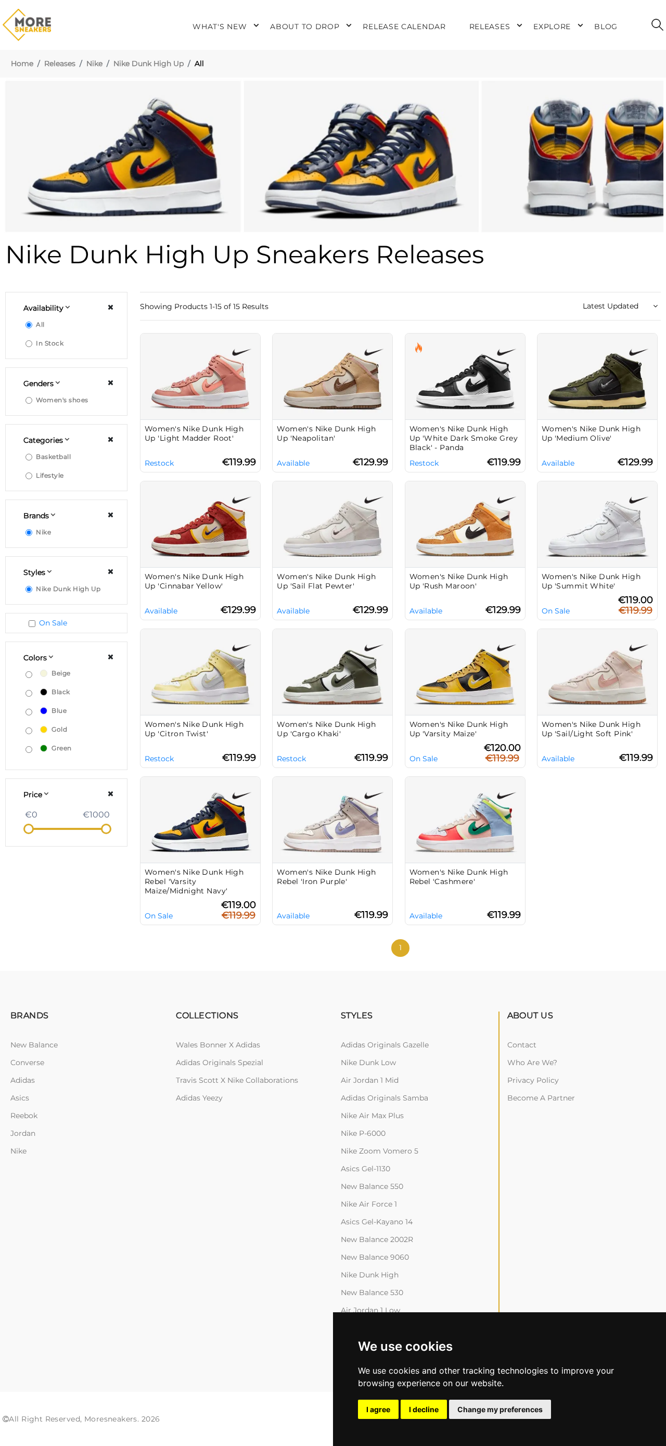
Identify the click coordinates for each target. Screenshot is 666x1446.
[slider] (28, 829)
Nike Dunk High (370, 1274)
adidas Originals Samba (384, 1098)
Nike (94, 63)
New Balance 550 (372, 1186)
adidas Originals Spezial (219, 1062)
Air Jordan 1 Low (370, 1310)
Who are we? (532, 1062)
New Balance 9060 (375, 1257)
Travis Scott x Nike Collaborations (237, 1080)
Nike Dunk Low (368, 1062)
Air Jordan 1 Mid (370, 1080)
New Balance (34, 1045)
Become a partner (541, 1098)
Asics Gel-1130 (365, 1168)
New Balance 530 (372, 1292)
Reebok (23, 1115)
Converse (27, 1062)
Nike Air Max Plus (372, 1115)
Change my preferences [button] (500, 1409)
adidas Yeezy (199, 1098)
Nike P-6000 (363, 1133)
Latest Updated (612, 306)
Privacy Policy (533, 1080)
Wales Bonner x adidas (218, 1045)
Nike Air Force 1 (369, 1204)
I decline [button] (424, 1409)
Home (22, 63)
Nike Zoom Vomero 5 (379, 1151)
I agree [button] (378, 1409)
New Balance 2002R (377, 1239)
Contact (521, 1045)
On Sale (53, 623)
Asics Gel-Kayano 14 (377, 1221)
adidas (22, 1080)
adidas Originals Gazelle (385, 1045)
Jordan (22, 1133)
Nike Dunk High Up (148, 63)
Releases (59, 63)
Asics (19, 1098)
